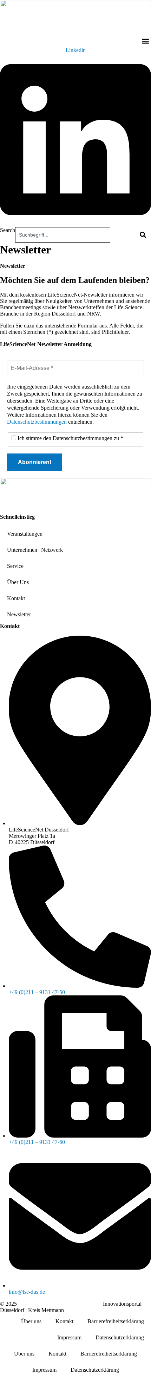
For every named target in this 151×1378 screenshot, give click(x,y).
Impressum (69, 1337)
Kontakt (16, 598)
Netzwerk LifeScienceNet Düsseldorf (59, 1304)
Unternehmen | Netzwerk (35, 550)
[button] (145, 41)
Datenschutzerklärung (120, 1337)
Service (15, 566)
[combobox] (62, 235)
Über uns (31, 1321)
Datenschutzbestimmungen (37, 422)
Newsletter (19, 614)
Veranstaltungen (24, 534)
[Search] (142, 235)
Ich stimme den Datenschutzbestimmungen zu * (69, 438)
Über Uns (18, 582)
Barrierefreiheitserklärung (115, 1321)
